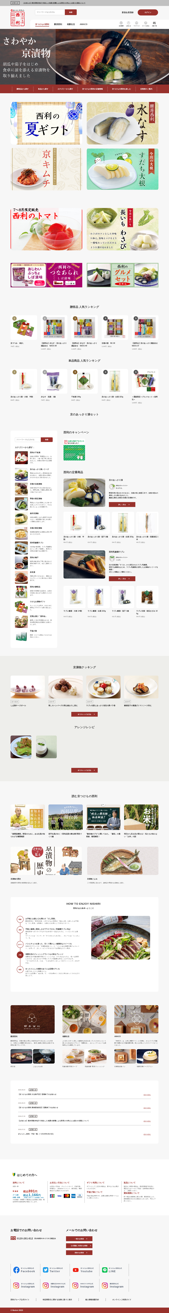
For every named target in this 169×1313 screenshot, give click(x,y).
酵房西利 (58, 24)
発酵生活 (71, 24)
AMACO (83, 24)
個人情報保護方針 (92, 1300)
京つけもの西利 (42, 24)
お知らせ (128, 26)
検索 (70, 12)
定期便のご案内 (146, 89)
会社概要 (121, 26)
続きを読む (147, 1094)
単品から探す (43, 89)
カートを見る (145, 26)
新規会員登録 (127, 12)
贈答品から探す (23, 89)
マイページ (137, 26)
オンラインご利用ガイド (121, 1300)
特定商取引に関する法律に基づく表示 (57, 1300)
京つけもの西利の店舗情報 (92, 89)
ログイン (148, 12)
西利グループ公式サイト (20, 1300)
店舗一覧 (154, 26)
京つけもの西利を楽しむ (121, 89)
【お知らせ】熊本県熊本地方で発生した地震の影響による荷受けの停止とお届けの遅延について (54, 3)
